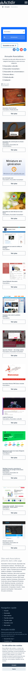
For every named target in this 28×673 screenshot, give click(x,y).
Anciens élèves (9, 74)
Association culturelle (11, 66)
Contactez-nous (8, 641)
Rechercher (14, 37)
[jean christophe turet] (14, 167)
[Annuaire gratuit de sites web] (7, 2)
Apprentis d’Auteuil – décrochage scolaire (13, 350)
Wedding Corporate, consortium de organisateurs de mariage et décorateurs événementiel (13, 470)
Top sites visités (8, 620)
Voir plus (14, 113)
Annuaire (7, 7)
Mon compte (7, 625)
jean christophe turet (8, 178)
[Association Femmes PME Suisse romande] (14, 372)
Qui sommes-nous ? (9, 638)
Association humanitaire (12, 69)
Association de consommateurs (14, 71)
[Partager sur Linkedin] (25, 50)
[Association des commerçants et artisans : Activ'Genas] (14, 130)
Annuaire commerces (8, 541)
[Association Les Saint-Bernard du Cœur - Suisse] (14, 200)
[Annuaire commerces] (14, 530)
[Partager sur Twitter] (18, 50)
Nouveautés (7, 613)
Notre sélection (7, 615)
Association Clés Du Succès (9, 108)
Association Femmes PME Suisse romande (13, 383)
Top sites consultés (9, 618)
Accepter (14, 665)
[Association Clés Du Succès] (14, 97)
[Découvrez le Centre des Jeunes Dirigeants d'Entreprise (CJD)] (14, 440)
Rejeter (14, 669)
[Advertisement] (14, 19)
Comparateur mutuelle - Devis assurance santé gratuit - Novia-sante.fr (13, 507)
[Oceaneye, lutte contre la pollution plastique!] (14, 304)
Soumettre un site (9, 46)
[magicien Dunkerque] (14, 406)
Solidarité (7, 80)
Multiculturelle (9, 77)
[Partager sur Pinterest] (21, 50)
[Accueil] (2, 7)
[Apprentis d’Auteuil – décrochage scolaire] (14, 339)
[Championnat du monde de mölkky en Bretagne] (14, 235)
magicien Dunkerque (8, 417)
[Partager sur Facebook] (14, 50)
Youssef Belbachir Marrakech (10, 281)
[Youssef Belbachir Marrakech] (14, 270)
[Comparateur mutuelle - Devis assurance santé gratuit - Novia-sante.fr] (14, 495)
